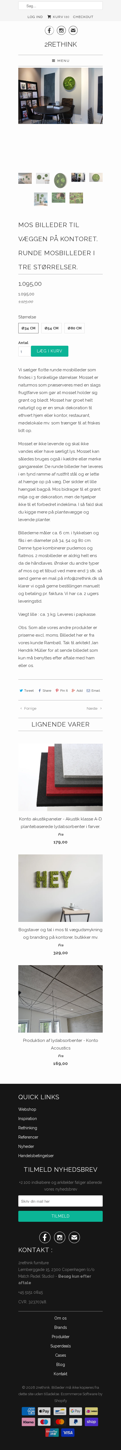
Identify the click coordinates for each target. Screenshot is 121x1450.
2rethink (60, 44)
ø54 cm (51, 328)
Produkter (61, 1336)
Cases (60, 1355)
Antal (23, 343)
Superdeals (60, 1346)
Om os (60, 1318)
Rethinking (27, 1128)
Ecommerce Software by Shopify (78, 1397)
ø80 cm (75, 328)
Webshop (27, 1109)
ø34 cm (28, 328)
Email (95, 691)
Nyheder (26, 1146)
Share (46, 691)
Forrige (29, 708)
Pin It (64, 691)
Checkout (83, 17)
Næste (92, 708)
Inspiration (27, 1118)
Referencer (28, 1137)
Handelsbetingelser (36, 1155)
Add (80, 691)
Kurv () (60, 17)
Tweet (29, 691)
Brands (60, 1327)
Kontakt (60, 1374)
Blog (60, 1364)
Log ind (35, 17)
